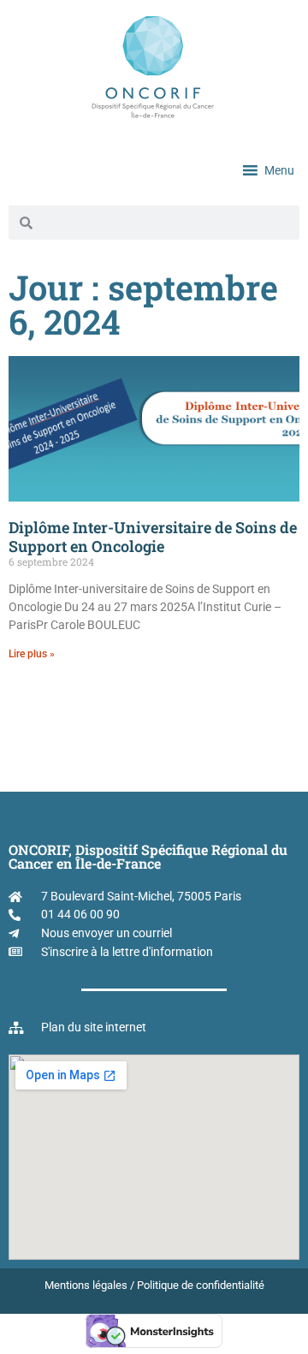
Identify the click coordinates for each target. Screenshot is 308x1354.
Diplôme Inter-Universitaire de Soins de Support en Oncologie (153, 536)
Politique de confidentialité (200, 1285)
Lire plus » (32, 654)
